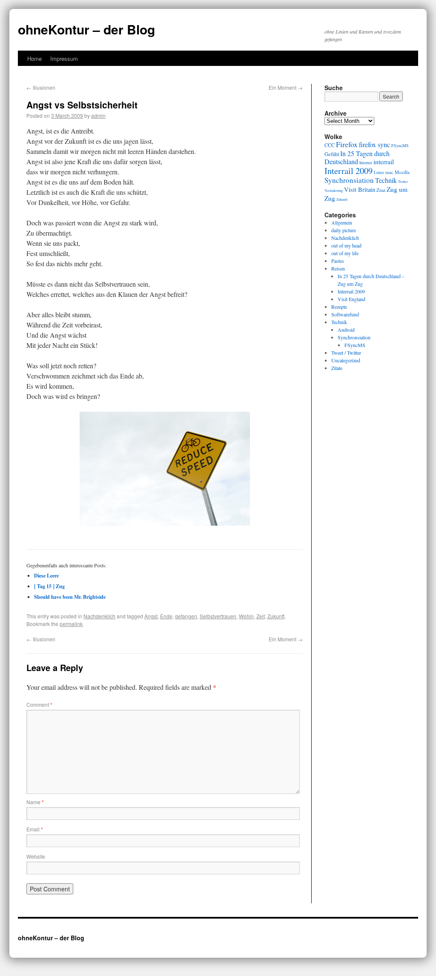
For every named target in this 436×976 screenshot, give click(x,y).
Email (34, 829)
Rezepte (339, 306)
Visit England (351, 299)
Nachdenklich (99, 616)
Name (35, 801)
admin (98, 115)
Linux (379, 172)
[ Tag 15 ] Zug (49, 586)
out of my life (345, 253)
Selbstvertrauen (218, 616)
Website (35, 856)
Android (346, 329)
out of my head (346, 245)
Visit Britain (359, 189)
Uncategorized (345, 360)
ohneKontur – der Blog (86, 29)
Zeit (260, 616)
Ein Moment (286, 87)
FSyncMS (400, 145)
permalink (71, 623)
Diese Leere (46, 575)
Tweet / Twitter (346, 352)
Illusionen (40, 87)
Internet (365, 162)
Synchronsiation (349, 180)
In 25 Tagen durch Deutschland (357, 157)
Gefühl (331, 154)
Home (34, 58)
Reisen (338, 268)
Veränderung (333, 190)
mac (389, 172)
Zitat (380, 190)
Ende (166, 616)
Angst (151, 616)
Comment (39, 704)
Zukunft (275, 616)
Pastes (337, 260)
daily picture (343, 230)
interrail (383, 161)
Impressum (64, 58)
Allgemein (341, 222)
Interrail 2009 (348, 170)
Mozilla (402, 172)
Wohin (246, 616)
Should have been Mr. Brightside (70, 596)
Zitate (336, 367)
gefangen (186, 616)
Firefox (347, 144)
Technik (386, 180)
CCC (329, 145)
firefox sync (374, 144)
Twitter (403, 181)
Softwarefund (345, 314)
